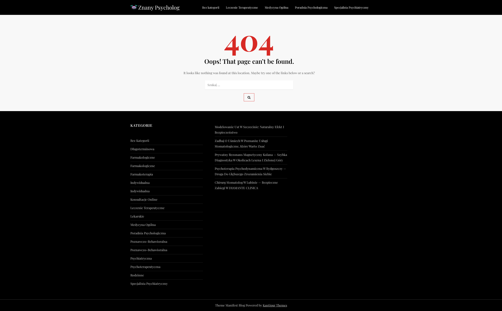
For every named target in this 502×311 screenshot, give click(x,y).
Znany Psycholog (159, 7)
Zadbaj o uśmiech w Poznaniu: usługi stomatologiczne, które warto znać (241, 143)
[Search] (249, 97)
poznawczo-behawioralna (148, 241)
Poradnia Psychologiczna (311, 7)
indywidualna (140, 183)
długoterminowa (142, 149)
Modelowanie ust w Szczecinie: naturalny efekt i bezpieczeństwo (249, 129)
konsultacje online (143, 199)
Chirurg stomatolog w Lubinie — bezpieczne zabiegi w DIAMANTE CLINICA (246, 185)
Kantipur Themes (275, 305)
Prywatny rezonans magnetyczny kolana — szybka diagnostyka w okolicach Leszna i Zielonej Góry (251, 157)
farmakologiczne (142, 157)
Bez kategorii (210, 7)
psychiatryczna (141, 258)
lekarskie (137, 216)
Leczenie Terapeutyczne (242, 7)
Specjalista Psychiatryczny (351, 7)
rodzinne (137, 275)
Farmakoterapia (141, 174)
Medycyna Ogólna (276, 7)
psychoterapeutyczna (145, 267)
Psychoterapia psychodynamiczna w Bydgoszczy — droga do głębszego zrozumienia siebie (250, 171)
